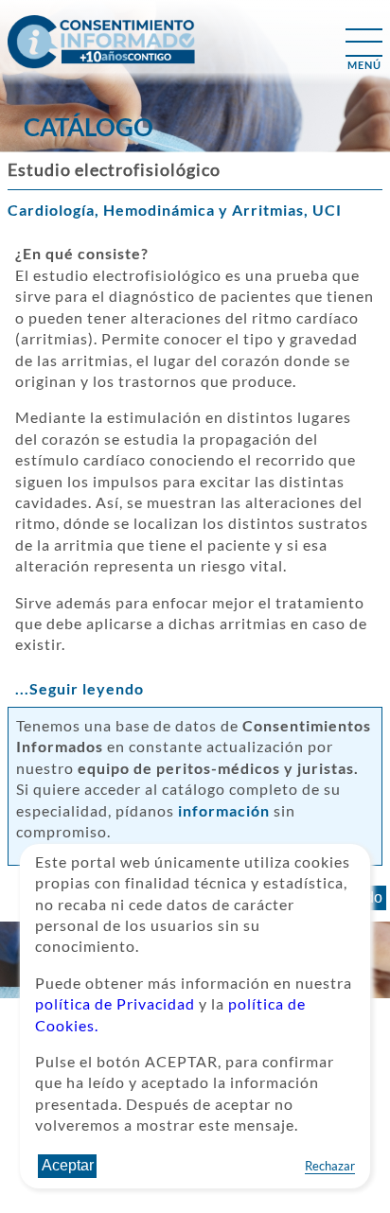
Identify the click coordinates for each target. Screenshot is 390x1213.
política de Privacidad (115, 1003)
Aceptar (68, 1165)
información (224, 810)
